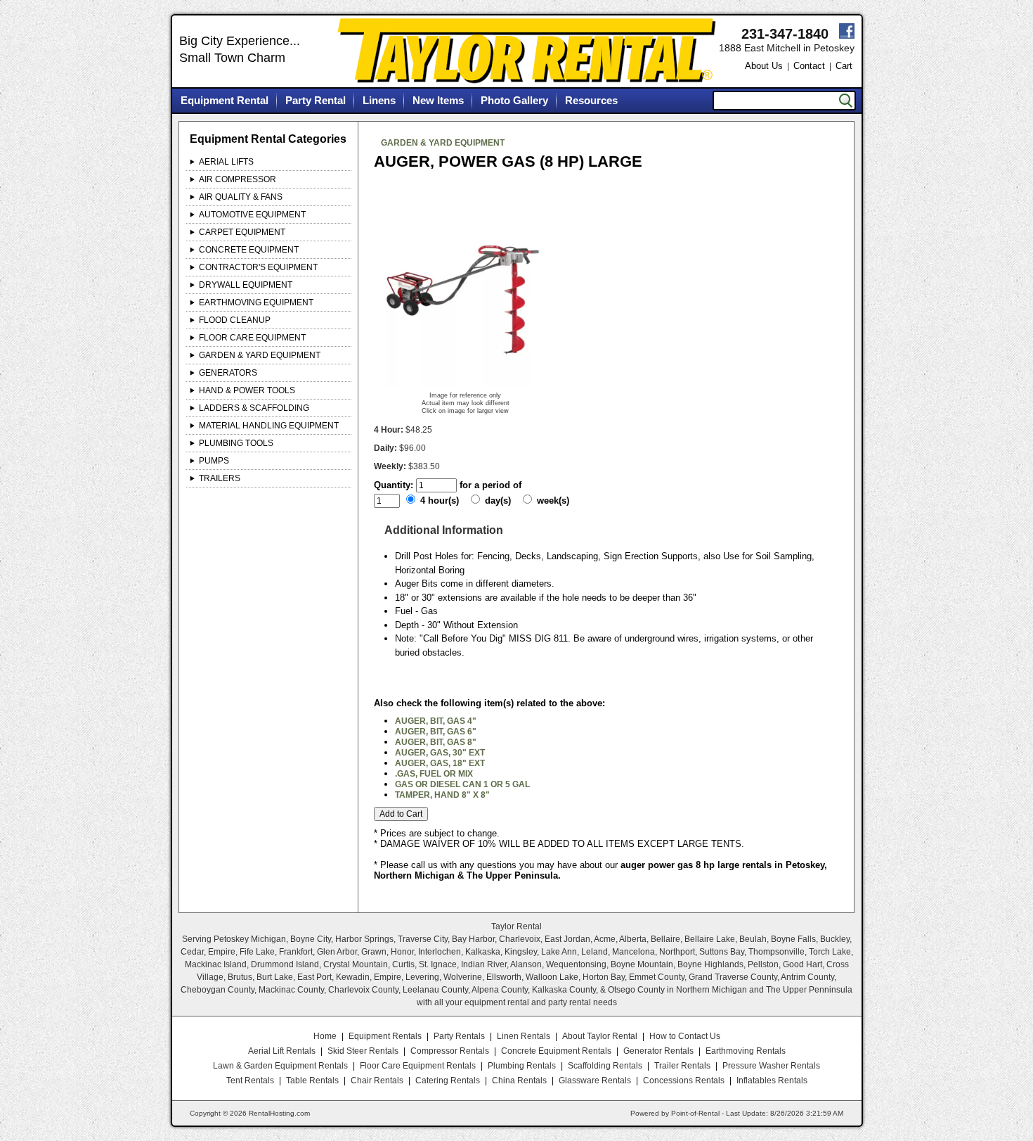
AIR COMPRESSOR (237, 179)
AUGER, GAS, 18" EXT (440, 763)
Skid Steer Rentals (362, 1051)
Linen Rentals (523, 1036)
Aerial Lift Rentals (282, 1051)
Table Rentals (312, 1080)
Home (325, 1036)
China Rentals (519, 1080)
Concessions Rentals (684, 1080)
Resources (591, 100)
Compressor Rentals (449, 1051)
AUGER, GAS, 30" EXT (440, 753)
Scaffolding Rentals (605, 1066)
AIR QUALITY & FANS (240, 197)
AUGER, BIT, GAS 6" (435, 732)
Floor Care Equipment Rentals (418, 1066)
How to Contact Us (684, 1036)
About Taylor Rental (599, 1036)
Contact (809, 65)
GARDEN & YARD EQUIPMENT (259, 355)
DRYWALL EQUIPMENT (245, 285)
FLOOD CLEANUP (235, 320)
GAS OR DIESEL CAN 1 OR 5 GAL (462, 784)
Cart (844, 65)
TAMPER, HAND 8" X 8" (442, 795)
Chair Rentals (377, 1080)
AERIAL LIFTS (226, 162)
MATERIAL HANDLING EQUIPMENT (269, 426)
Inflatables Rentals (771, 1080)
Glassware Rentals (595, 1080)
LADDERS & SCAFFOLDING (254, 408)
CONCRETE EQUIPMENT (249, 250)
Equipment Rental (224, 100)
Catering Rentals (447, 1080)
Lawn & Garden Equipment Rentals (280, 1066)
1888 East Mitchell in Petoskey (787, 47)
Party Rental (315, 100)
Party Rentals (459, 1036)
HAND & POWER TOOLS (247, 390)
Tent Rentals (250, 1080)
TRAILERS (219, 478)
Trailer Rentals (682, 1066)
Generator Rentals (658, 1051)
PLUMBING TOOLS (236, 443)
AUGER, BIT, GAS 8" (435, 742)
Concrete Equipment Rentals (556, 1051)
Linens (379, 100)
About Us (764, 65)
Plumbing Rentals (522, 1066)
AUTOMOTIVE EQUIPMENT (252, 214)
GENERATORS (228, 373)
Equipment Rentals (385, 1036)
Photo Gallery (514, 100)
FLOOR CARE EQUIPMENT (252, 338)
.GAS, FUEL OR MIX (434, 774)
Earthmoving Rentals (746, 1051)
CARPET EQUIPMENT (242, 232)
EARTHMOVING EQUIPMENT (256, 302)
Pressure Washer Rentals (771, 1066)
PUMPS (214, 461)
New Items (438, 100)
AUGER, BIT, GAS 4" (435, 721)
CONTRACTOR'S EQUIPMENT (258, 267)
